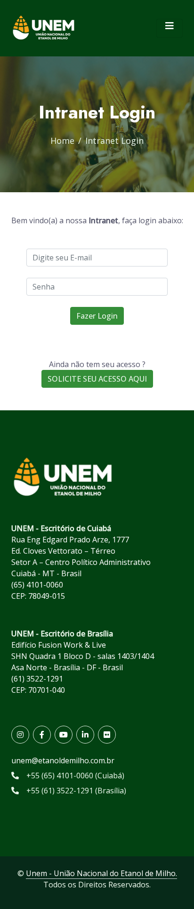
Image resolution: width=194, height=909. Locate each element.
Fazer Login (97, 316)
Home (62, 140)
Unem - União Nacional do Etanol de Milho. (101, 873)
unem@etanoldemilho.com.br (62, 760)
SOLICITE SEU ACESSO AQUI (97, 379)
